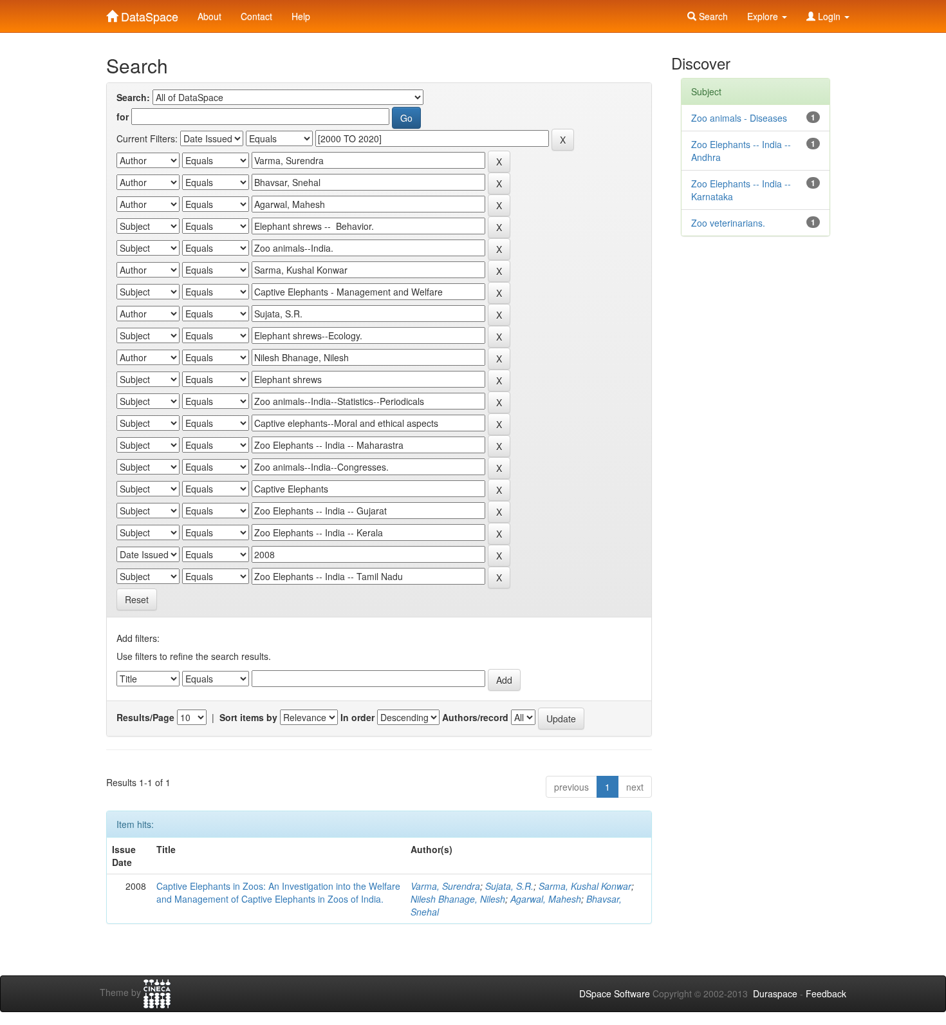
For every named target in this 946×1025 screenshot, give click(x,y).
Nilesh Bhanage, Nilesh (458, 898)
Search (712, 16)
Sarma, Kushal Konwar (585, 885)
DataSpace (148, 13)
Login (829, 16)
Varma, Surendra (445, 885)
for (122, 116)
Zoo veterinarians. (728, 222)
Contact (256, 16)
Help (301, 16)
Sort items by (248, 717)
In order (357, 717)
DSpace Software (614, 993)
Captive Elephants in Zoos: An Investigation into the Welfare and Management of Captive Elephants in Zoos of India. (278, 892)
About (209, 16)
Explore (764, 16)
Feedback (826, 993)
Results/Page (145, 717)
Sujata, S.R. (509, 885)
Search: (133, 97)
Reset (137, 599)
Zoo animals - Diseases (739, 117)
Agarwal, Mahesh (545, 898)
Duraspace (775, 993)
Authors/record (475, 717)
